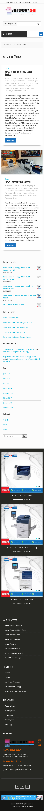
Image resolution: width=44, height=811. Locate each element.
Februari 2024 (8, 393)
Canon (28, 78)
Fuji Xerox (21, 83)
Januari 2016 (7, 403)
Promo (7, 673)
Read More (10, 140)
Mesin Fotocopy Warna (13, 625)
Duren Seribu (20, 81)
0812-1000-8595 (10, 765)
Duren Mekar (9, 81)
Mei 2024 (6, 378)
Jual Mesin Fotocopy (12, 682)
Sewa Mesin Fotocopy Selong (14, 332)
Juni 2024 (6, 374)
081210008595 (25, 765)
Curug (30, 188)
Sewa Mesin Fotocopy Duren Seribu (18, 72)
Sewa (7, 69)
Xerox (25, 91)
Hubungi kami (10, 710)
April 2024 (6, 383)
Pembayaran (9, 720)
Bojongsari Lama (15, 188)
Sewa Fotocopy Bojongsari (18, 182)
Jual (36, 83)
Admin (21, 78)
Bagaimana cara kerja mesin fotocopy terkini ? (20, 356)
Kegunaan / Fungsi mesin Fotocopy (16, 352)
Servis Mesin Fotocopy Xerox (15, 691)
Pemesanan (9, 715)
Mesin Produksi (10, 644)
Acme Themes (27, 806)
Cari (24, 436)
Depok (34, 78)
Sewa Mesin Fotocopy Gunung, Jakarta (17, 337)
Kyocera (8, 86)
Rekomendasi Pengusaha (14, 653)
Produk (7, 677)
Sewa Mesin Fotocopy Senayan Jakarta (17, 322)
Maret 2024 (7, 388)
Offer (5, 425)
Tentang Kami (10, 706)
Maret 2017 (7, 398)
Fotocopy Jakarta (11, 83)
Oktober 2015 (8, 408)
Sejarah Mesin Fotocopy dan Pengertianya (18, 349)
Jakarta (32, 83)
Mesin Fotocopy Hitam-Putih (15, 630)
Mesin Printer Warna (12, 635)
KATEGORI (9, 34)
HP (27, 83)
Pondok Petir (17, 195)
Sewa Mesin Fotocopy (13, 658)
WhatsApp (8, 724)
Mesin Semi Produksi (12, 639)
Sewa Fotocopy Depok (21, 88)
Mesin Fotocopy (18, 86)
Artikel (5, 420)
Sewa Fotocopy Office (11, 318)
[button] (41, 34)
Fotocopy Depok (32, 81)
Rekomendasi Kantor (12, 648)
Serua (25, 195)
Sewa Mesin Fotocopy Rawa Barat (15, 327)
